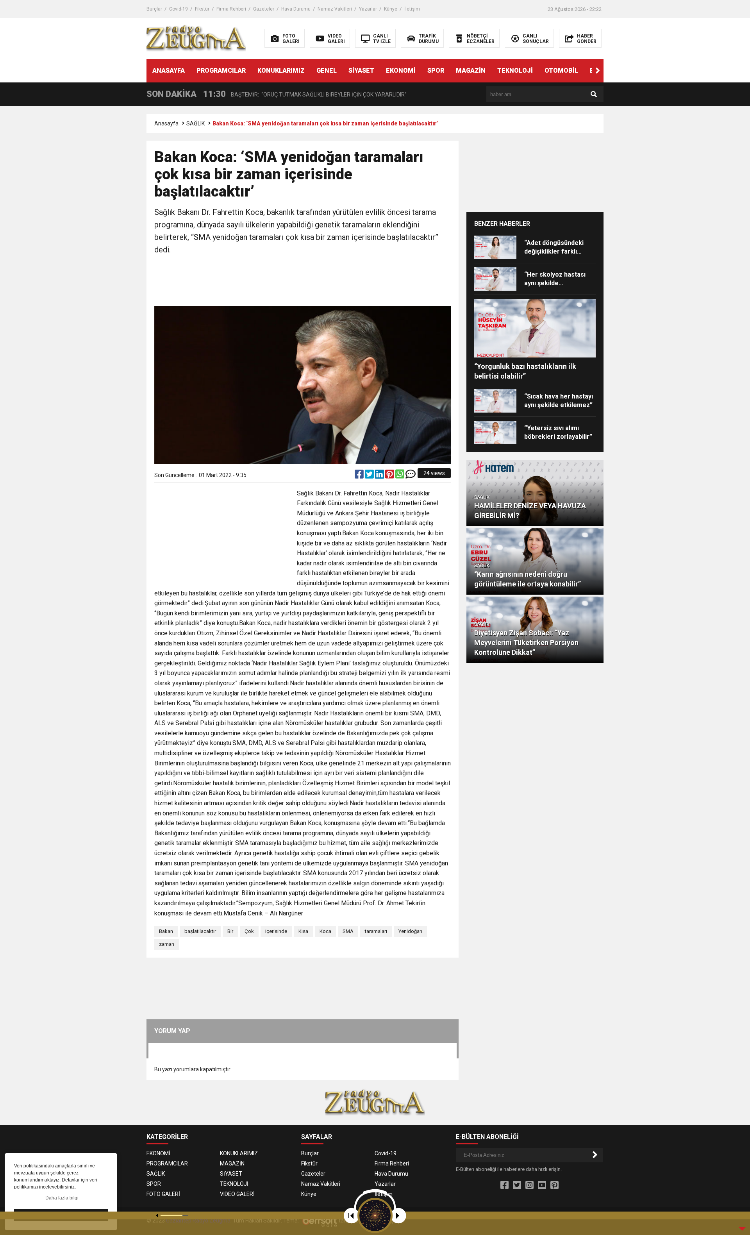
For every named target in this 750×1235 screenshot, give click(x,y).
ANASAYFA (168, 70)
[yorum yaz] (410, 476)
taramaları (376, 931)
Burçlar (154, 9)
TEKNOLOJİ (515, 70)
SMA (348, 931)
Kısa (303, 931)
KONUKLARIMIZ (281, 70)
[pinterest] (390, 476)
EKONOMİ (401, 70)
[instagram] (529, 1185)
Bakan (166, 931)
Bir (230, 931)
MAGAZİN (471, 70)
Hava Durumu (296, 9)
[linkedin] (380, 476)
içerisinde (276, 931)
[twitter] (370, 476)
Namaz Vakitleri (335, 9)
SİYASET (361, 70)
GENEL (326, 70)
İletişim (412, 9)
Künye (390, 9)
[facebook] (360, 476)
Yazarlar (368, 9)
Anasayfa (166, 123)
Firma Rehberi (231, 9)
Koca (325, 931)
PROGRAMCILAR (221, 70)
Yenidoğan (410, 931)
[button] (598, 70)
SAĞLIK (195, 123)
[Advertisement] (303, 281)
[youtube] (542, 1185)
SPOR (435, 70)
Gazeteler (263, 9)
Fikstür (202, 9)
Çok (249, 931)
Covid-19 (178, 9)
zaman (166, 944)
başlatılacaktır (200, 931)
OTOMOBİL (561, 70)
